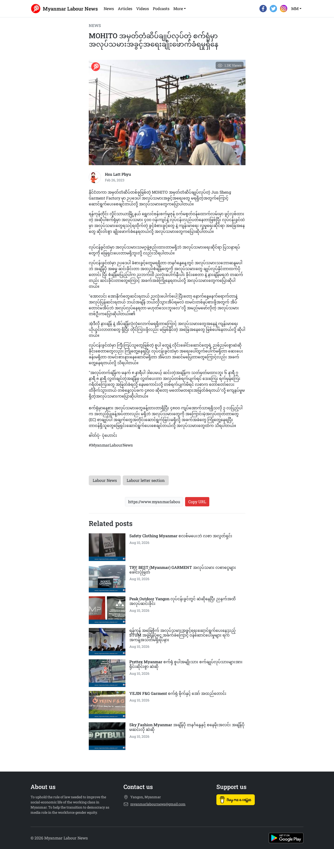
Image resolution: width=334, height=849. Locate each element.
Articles (125, 8)
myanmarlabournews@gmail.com (158, 804)
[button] (179, 8)
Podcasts (161, 8)
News (109, 8)
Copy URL (197, 501)
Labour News (105, 480)
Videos (142, 8)
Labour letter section (146, 480)
